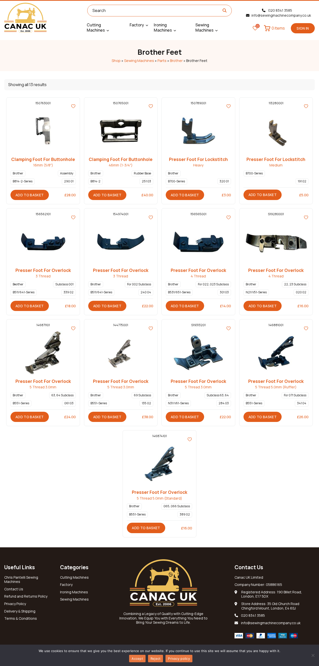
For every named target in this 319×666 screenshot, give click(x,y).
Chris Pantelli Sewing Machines (21, 579)
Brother (176, 60)
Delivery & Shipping (19, 611)
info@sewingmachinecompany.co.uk (281, 15)
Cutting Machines (74, 577)
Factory (66, 584)
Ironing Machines (74, 592)
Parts (162, 60)
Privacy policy (179, 659)
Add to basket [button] (29, 195)
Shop (116, 60)
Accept (137, 659)
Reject (156, 659)
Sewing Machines (139, 60)
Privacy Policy (15, 604)
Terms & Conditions (20, 618)
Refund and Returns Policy (25, 596)
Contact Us (13, 589)
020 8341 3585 (279, 10)
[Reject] (312, 655)
